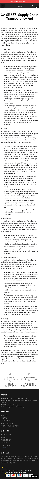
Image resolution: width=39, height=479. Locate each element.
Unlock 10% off (3, 471)
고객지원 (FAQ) (5, 445)
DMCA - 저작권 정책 (7, 423)
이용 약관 (4, 418)
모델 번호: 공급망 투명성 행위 (10, 426)
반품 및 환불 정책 (6, 440)
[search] (33, 6)
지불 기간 (4, 437)
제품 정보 (4, 415)
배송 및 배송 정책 (6, 434)
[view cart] (36, 6)
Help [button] (35, 476)
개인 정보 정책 (5, 420)
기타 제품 (4, 442)
